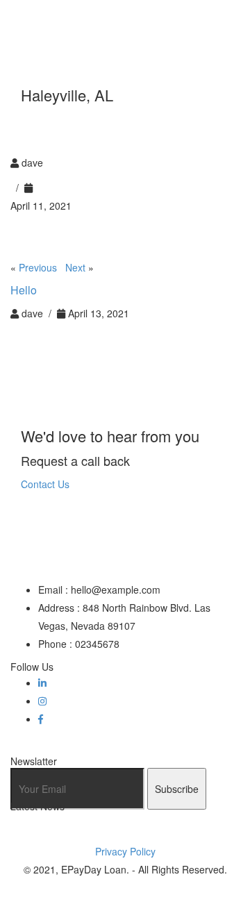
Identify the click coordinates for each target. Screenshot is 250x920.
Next (75, 267)
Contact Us (45, 484)
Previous (38, 267)
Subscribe (177, 789)
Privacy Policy (125, 851)
